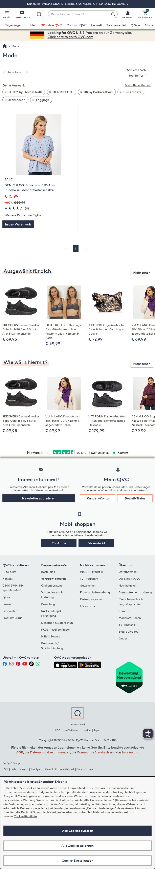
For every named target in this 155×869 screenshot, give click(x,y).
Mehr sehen (141, 273)
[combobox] (78, 14)
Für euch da (87, 606)
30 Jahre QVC (51, 25)
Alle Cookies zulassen (77, 831)
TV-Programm (89, 578)
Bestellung (48, 571)
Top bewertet (116, 25)
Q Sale (135, 25)
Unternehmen (128, 571)
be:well (96, 25)
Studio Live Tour (129, 631)
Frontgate (36, 769)
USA (57, 730)
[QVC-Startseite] (4, 46)
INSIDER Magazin (91, 571)
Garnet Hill (51, 769)
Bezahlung (48, 604)
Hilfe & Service (50, 636)
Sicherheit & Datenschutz (57, 622)
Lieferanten (9, 611)
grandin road (67, 769)
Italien (87, 730)
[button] (6, 15)
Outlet (123, 638)
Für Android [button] (96, 543)
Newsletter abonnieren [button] (39, 498)
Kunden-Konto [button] (98, 498)
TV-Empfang (127, 624)
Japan (97, 730)
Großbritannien (71, 730)
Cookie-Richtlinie (25, 816)
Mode (149, 25)
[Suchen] (113, 14)
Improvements (85, 769)
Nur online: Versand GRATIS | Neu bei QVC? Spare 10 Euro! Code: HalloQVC (76, 3)
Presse (6, 604)
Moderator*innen (130, 617)
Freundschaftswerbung (95, 592)
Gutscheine (87, 585)
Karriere (124, 611)
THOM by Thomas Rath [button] (25, 92)
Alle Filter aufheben (138, 85)
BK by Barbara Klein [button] (98, 92)
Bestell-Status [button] (135, 498)
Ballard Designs (19, 769)
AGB (19, 752)
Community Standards (93, 752)
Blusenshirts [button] (132, 92)
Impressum (130, 752)
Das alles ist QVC (129, 578)
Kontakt (7, 578)
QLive (6, 597)
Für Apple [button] (59, 543)
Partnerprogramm (91, 599)
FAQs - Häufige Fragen (55, 629)
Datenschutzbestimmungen (50, 752)
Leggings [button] (42, 100)
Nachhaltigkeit (128, 585)
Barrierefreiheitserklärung (135, 592)
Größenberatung (52, 585)
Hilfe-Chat (9, 571)
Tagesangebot (15, 25)
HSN (5, 769)
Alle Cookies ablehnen (77, 846)
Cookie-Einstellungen (77, 860)
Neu (33, 25)
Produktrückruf (12, 617)
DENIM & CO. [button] (62, 92)
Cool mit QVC (76, 25)
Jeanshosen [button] (16, 100)
